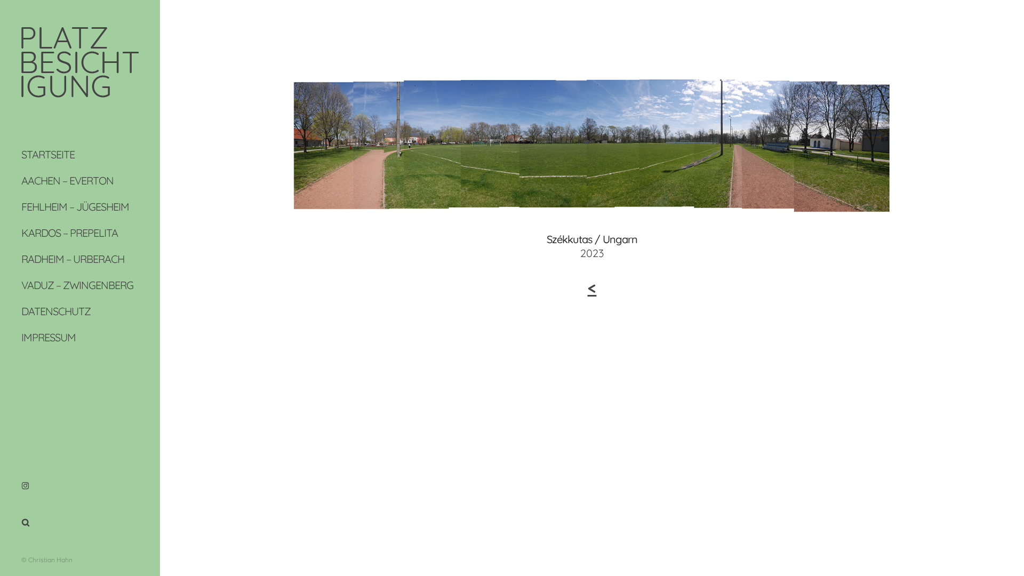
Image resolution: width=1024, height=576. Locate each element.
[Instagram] (25, 486)
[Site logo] (80, 93)
